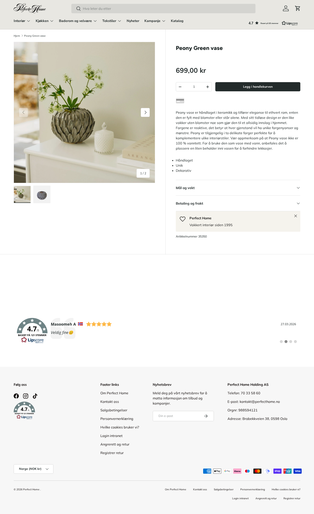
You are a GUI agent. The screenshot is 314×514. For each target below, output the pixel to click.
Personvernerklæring (116, 418)
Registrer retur (112, 453)
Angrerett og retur (114, 444)
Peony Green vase (35, 35)
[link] (157, 331)
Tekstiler (109, 21)
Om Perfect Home (114, 393)
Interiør (19, 21)
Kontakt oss (109, 401)
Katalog (177, 21)
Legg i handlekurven (258, 87)
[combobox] (163, 8)
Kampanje (152, 21)
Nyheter (133, 21)
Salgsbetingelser (113, 410)
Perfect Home (31, 489)
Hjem (17, 35)
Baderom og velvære (75, 21)
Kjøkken (42, 21)
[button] (297, 8)
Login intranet (111, 436)
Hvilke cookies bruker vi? (119, 427)
